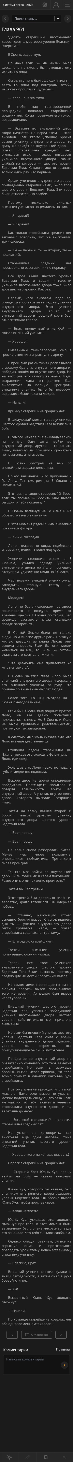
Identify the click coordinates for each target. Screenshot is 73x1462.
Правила (63, 1349)
